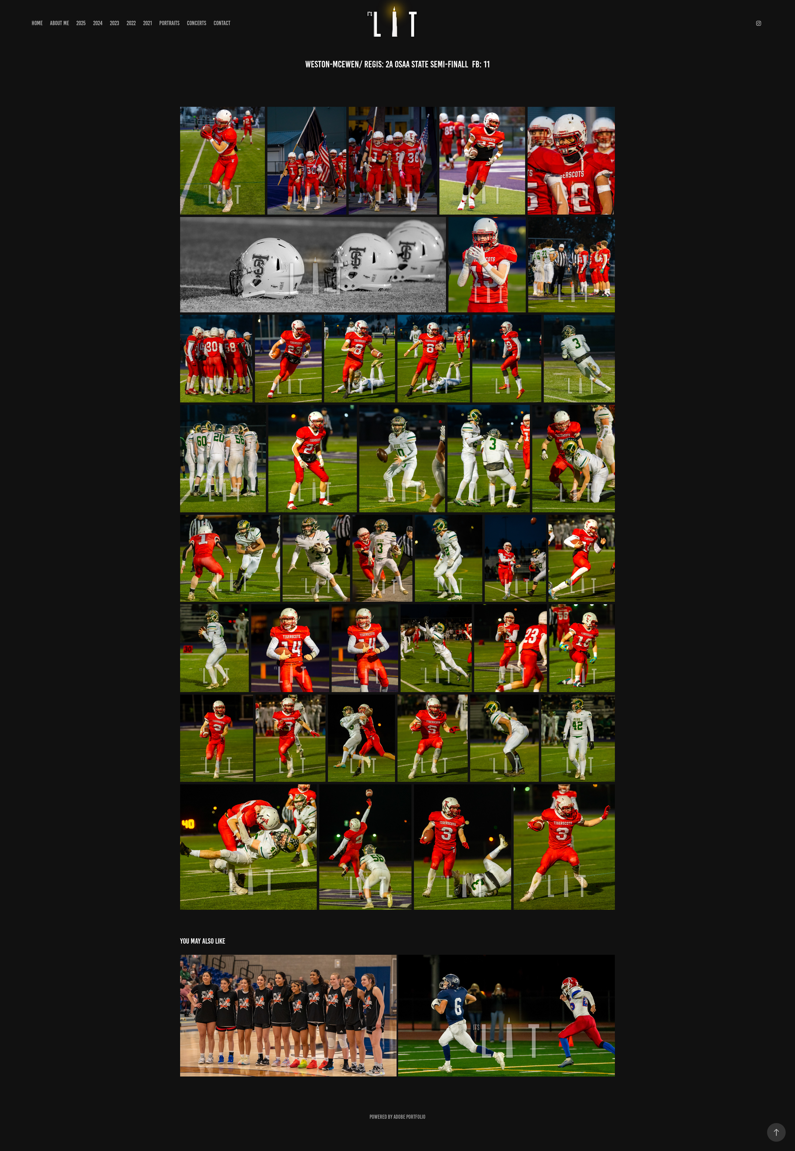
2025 (81, 23)
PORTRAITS (169, 23)
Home (37, 23)
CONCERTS (196, 23)
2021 (147, 23)
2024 (97, 23)
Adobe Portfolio (409, 1117)
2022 (131, 23)
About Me (59, 23)
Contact (222, 23)
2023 (114, 23)
